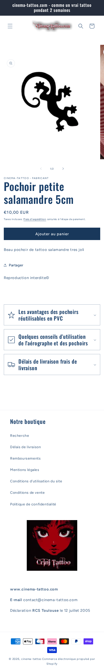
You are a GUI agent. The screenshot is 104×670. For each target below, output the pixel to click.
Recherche (19, 435)
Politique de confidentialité (33, 504)
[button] (10, 26)
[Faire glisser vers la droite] (63, 168)
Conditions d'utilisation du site (36, 481)
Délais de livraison (25, 447)
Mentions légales (24, 470)
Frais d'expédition (34, 219)
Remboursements (25, 458)
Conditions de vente (27, 492)
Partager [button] (16, 265)
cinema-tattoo (31, 659)
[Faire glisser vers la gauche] (40, 168)
